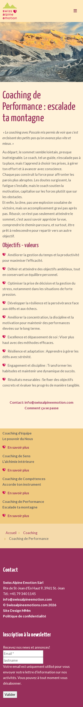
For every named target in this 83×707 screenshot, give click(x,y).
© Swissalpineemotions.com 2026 (29, 605)
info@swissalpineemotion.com (27, 599)
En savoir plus (18, 447)
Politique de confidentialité (24, 616)
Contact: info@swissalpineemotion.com (41, 402)
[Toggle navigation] (75, 11)
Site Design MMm (17, 610)
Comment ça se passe (42, 408)
